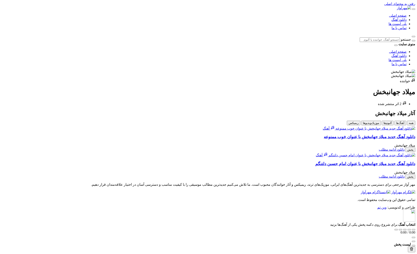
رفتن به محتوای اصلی (399, 4)
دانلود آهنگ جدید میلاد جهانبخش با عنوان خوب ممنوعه (369, 136)
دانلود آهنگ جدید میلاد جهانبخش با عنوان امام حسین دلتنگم (365, 163)
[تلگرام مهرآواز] (403, 192)
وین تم (382, 207)
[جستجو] (413, 40)
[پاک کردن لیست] (411, 249)
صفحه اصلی (398, 15)
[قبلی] (400, 229)
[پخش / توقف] (405, 229)
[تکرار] (396, 229)
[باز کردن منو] (413, 9)
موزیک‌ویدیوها (371, 123)
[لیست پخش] (413, 241)
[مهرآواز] (404, 8)
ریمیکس (354, 123)
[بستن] (413, 245)
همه (411, 123)
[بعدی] (409, 229)
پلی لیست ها (398, 24)
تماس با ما (399, 28)
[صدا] (413, 237)
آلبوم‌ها (388, 123)
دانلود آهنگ (399, 20)
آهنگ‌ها (400, 123)
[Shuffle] (413, 229)
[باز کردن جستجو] (413, 36)
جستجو (406, 39)
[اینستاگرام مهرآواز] (376, 192)
